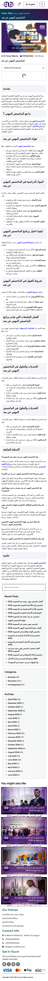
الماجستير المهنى (24, 146)
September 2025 (15, 711)
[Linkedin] (13, 964)
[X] (9, 964)
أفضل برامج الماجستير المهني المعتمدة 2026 (24, 628)
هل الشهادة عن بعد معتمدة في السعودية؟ (23, 662)
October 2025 (14, 707)
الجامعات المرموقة (27, 328)
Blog (10, 13)
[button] (43, 68)
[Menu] (42, 4)
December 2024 (15, 741)
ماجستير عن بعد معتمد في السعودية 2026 (23, 617)
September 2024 (15, 748)
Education (12, 681)
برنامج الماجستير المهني (25, 242)
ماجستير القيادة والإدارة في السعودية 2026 (24, 632)
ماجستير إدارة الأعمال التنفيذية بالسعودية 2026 (25, 605)
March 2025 (13, 729)
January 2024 (14, 771)
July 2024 (12, 756)
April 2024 (12, 767)
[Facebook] (4, 964)
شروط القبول (32, 292)
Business (11, 677)
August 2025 (13, 714)
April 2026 (12, 699)
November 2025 (15, 703)
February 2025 (14, 733)
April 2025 (12, 726)
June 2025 (12, 718)
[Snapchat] (18, 964)
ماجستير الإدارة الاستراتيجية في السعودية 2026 (25, 609)
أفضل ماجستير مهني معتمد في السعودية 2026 (25, 601)
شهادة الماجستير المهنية (17, 620)
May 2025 (12, 722)
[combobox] (24, 587)
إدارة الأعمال (37, 126)
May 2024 (12, 763)
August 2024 (13, 752)
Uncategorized (14, 685)
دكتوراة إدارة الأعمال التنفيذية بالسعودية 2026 (25, 613)
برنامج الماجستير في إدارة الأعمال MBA (23, 659)
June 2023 (12, 775)
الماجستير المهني (38, 121)
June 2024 (12, 760)
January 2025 (14, 737)
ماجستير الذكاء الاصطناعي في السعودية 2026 (25, 655)
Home (4, 13)
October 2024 (14, 745)
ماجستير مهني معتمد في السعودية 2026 (23, 624)
